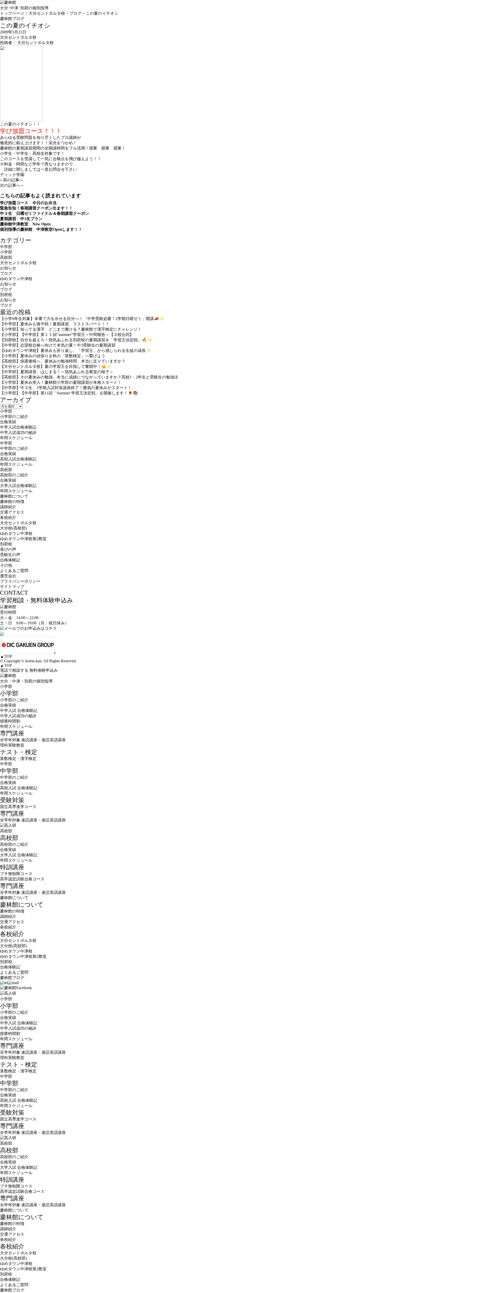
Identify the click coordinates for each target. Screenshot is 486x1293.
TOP (6, 656)
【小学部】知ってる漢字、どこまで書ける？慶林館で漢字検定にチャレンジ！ (71, 329)
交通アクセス (12, 512)
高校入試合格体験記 (18, 459)
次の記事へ (10, 185)
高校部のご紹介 (14, 475)
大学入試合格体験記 (18, 485)
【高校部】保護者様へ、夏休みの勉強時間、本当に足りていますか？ (63, 361)
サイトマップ (12, 586)
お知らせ (8, 268)
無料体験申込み (43, 670)
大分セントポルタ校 (18, 37)
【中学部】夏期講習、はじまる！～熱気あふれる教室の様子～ (56, 372)
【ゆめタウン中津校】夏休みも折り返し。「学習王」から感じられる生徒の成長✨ (75, 350)
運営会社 (8, 576)
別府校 (6, 294)
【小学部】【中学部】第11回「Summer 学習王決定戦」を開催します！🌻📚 (69, 393)
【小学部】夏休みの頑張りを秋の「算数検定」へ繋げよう (52, 356)
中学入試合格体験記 (18, 427)
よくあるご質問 (14, 570)
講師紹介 (8, 507)
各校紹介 (8, 927)
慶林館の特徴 (12, 501)
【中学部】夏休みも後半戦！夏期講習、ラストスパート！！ (54, 324)
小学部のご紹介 (14, 416)
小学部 (6, 252)
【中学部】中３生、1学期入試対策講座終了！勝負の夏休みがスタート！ (66, 388)
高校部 (6, 257)
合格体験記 (10, 560)
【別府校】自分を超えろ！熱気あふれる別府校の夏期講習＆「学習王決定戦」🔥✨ (76, 340)
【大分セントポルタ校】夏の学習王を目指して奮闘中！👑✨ (55, 366)
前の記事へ (13, 180)
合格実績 (8, 422)
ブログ (6, 273)
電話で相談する (14, 670)
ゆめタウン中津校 (16, 279)
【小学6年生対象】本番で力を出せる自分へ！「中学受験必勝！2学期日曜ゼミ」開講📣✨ (82, 318)
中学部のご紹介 (14, 448)
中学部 (6, 247)
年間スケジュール (16, 438)
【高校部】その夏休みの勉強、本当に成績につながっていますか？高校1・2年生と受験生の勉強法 (89, 377)
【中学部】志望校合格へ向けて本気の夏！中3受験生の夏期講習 (57, 345)
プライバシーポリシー (20, 581)
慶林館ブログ (12, 978)
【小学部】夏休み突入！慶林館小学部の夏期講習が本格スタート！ (61, 382)
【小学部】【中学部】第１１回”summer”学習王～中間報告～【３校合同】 (67, 334)
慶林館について (14, 898)
